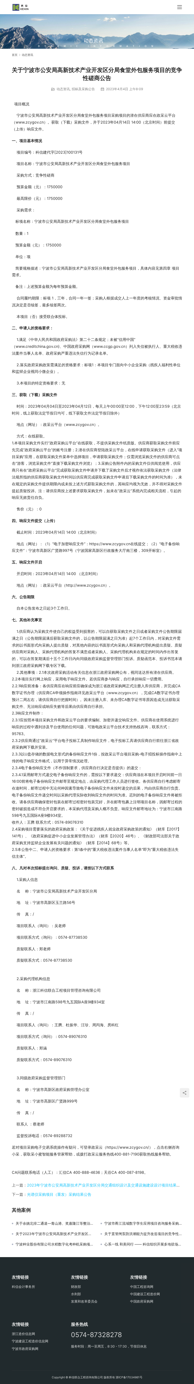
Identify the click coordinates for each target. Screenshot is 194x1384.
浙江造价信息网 (23, 1334)
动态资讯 (63, 89)
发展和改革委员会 (84, 1301)
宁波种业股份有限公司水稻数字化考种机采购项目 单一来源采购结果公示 (54, 1244)
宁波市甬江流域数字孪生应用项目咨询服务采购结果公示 (143, 1223)
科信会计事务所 (23, 1287)
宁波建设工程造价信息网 (30, 1341)
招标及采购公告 (83, 89)
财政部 (76, 1287)
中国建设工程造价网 (145, 1294)
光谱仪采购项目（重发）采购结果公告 (59, 1194)
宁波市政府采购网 (25, 1349)
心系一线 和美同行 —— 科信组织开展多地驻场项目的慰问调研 (143, 1244)
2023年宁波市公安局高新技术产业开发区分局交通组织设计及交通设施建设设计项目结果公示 (105, 1185)
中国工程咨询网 (141, 1287)
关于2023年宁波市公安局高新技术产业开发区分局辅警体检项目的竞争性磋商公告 (54, 1234)
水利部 (76, 1294)
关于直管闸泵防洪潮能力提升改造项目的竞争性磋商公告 (143, 1234)
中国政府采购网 (141, 1301)
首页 (15, 55)
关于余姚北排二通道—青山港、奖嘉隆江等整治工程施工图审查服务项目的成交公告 (54, 1223)
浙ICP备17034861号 (129, 1377)
